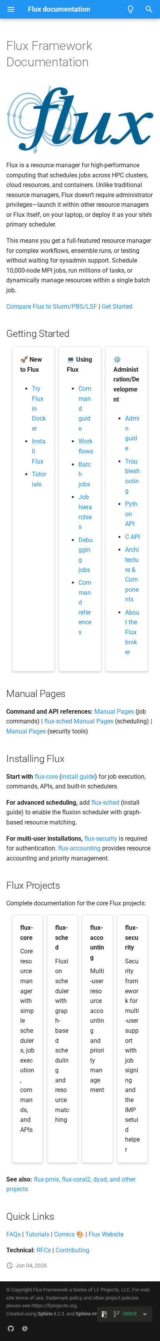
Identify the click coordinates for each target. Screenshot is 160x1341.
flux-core (46, 776)
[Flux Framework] (25, 1328)
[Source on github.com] (11, 1328)
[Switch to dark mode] (130, 9)
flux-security (100, 838)
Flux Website (106, 1234)
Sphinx (45, 1314)
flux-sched (105, 802)
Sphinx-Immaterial (96, 1314)
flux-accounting (79, 848)
